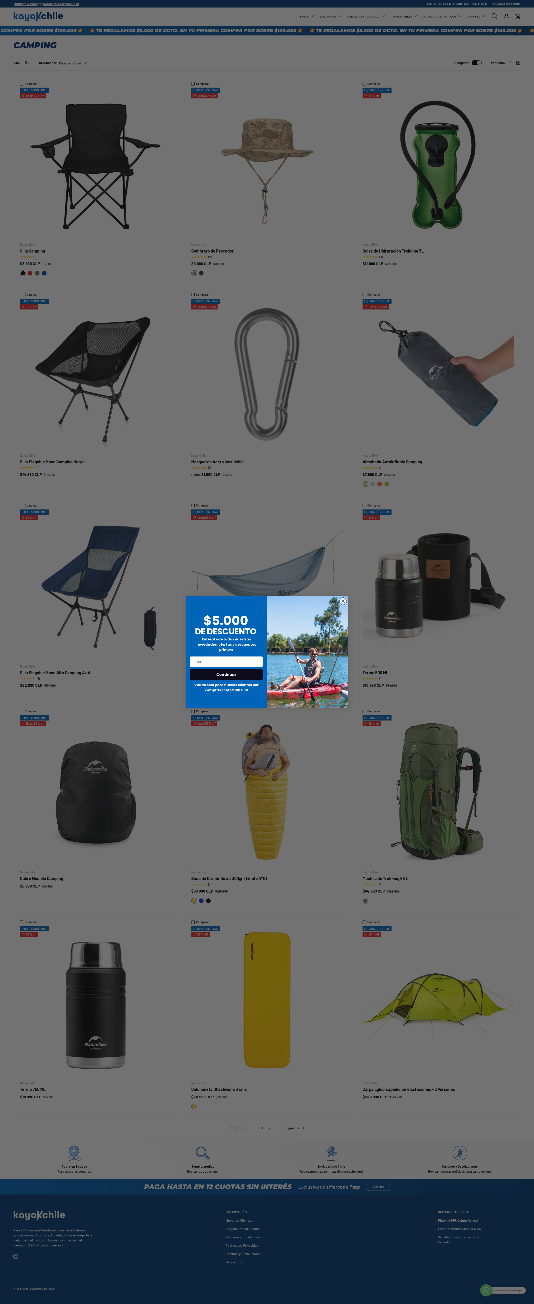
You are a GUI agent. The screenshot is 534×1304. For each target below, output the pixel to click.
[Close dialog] (343, 601)
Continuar (226, 674)
